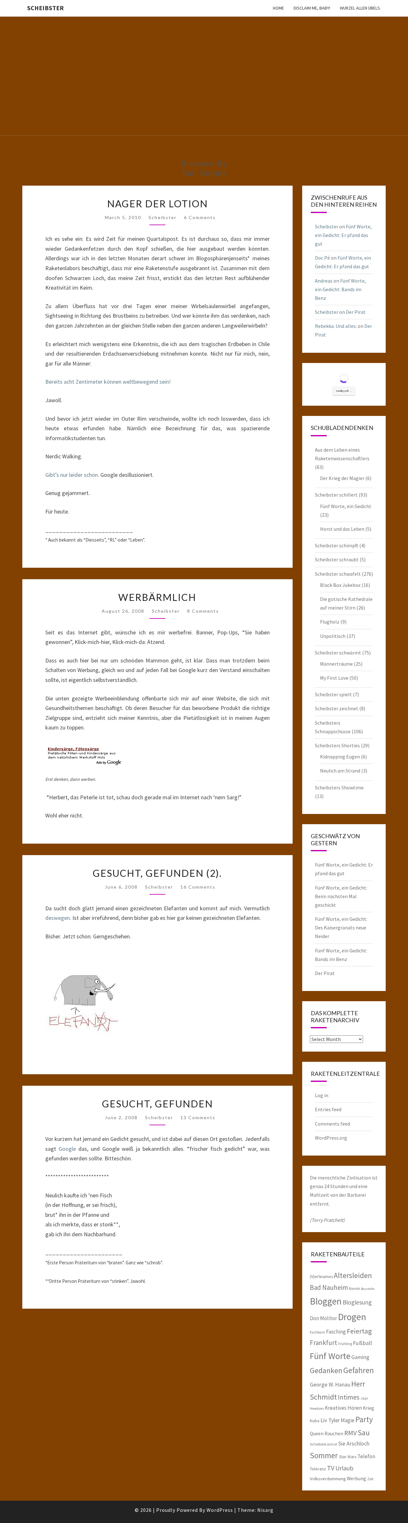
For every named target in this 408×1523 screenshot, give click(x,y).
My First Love (334, 678)
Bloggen (326, 1301)
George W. (322, 1384)
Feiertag (359, 1331)
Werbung (356, 1478)
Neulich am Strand (340, 770)
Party (364, 1419)
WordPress (220, 1510)
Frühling (345, 1343)
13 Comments (197, 1117)
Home (278, 8)
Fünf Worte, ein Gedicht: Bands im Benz (340, 289)
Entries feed (328, 1109)
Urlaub (344, 1468)
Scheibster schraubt (337, 559)
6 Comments (200, 217)
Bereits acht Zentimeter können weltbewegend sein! (108, 381)
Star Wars (347, 1457)
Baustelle (367, 1289)
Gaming (360, 1357)
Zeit (370, 1478)
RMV (350, 1433)
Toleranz (318, 1469)
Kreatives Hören (343, 1407)
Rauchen (333, 1433)
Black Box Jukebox (340, 585)
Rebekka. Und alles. (336, 326)
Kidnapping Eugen (340, 756)
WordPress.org (331, 1138)
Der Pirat (356, 312)
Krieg (368, 1408)
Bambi (354, 1288)
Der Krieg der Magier (342, 478)
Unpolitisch (333, 636)
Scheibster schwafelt (338, 574)
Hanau (342, 1384)
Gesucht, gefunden (157, 1103)
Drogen (352, 1317)
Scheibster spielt (333, 694)
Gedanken (326, 1370)
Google (67, 1148)
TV (330, 1468)
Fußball (362, 1343)
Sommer (324, 1455)
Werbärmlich (157, 597)
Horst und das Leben (342, 529)
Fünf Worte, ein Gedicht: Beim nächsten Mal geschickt (341, 896)
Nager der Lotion (157, 203)
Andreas (323, 280)
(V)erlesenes (321, 1276)
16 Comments (197, 887)
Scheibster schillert (336, 495)
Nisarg (265, 1510)
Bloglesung (357, 1302)
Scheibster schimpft (336, 545)
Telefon (366, 1456)
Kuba (314, 1420)
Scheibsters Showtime (339, 787)
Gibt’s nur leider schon (71, 474)
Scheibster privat (323, 1444)
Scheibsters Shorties (337, 745)
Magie (347, 1420)
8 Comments (203, 611)
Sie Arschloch (353, 1443)
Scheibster (45, 8)
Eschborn (317, 1332)
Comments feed (332, 1123)
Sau (364, 1433)
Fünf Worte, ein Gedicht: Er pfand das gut (343, 235)
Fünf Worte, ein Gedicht (345, 506)
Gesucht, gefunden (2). (157, 873)
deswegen (57, 917)
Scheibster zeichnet (336, 708)
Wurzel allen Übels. (360, 8)
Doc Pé (322, 258)
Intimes (349, 1397)
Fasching (336, 1331)
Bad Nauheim (329, 1287)
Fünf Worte (330, 1356)
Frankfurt (323, 1342)
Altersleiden (353, 1275)
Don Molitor (323, 1318)
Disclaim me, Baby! (312, 8)
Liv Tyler (330, 1420)
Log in (321, 1095)
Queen (317, 1433)
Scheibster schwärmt (338, 652)
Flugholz (329, 621)
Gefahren (358, 1370)
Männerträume (336, 664)
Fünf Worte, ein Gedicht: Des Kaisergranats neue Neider (341, 927)
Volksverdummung (328, 1478)
